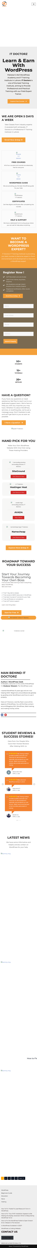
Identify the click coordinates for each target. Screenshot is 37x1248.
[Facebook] (2, 715)
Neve (10, 1246)
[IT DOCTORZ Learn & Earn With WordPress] (4, 4)
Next (20, 1178)
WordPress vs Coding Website (10, 1228)
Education (4, 1196)
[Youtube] (5, 715)
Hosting (3, 1202)
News (3, 1199)
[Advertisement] (18, 27)
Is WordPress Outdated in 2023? (11, 1225)
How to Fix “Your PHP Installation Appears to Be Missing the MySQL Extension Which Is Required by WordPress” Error (17, 1216)
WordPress (4, 1190)
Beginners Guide (6, 1193)
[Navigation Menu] (34, 4)
